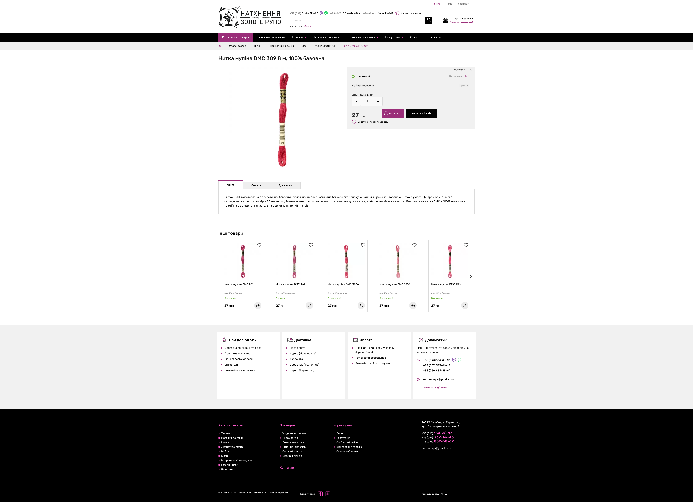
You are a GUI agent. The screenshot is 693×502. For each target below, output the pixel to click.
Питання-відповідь (294, 446)
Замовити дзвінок (411, 13)
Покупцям (392, 37)
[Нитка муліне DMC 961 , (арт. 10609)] (242, 261)
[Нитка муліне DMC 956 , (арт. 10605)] (449, 261)
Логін (339, 433)
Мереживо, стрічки (232, 437)
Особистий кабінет (348, 442)
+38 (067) (345, 13)
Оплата (256, 185)
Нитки (257, 46)
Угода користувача (294, 433)
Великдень (228, 469)
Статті (414, 37)
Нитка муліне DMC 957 (497, 284)
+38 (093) (304, 13)
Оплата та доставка (360, 37)
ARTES (434, 494)
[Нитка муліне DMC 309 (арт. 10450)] (282, 120)
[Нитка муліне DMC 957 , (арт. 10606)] (501, 261)
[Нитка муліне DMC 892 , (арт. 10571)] (553, 261)
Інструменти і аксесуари (236, 460)
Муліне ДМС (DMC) (324, 46)
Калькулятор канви (271, 37)
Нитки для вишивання (281, 46)
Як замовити (290, 437)
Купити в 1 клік (421, 113)
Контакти (434, 37)
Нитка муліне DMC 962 (290, 284)
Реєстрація (463, 3)
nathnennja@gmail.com (438, 379)
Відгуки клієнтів (292, 455)
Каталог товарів (237, 37)
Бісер (224, 455)
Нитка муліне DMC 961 (238, 284)
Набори (225, 451)
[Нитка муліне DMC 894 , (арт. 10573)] (604, 261)
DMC (304, 46)
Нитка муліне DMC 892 (549, 284)
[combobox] (361, 20)
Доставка (285, 185)
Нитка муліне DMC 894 (601, 284)
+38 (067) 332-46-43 (436, 365)
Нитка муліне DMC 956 (446, 284)
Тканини (226, 433)
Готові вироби (229, 464)
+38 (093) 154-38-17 (436, 360)
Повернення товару (294, 442)
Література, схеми (232, 446)
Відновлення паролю (349, 446)
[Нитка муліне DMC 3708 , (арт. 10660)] (398, 261)
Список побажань (347, 451)
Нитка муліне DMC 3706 (343, 284)
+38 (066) (378, 13)
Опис (230, 184)
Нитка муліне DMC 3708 (395, 284)
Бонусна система (326, 37)
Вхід (449, 3)
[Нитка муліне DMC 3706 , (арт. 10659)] (346, 261)
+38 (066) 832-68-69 (436, 370)
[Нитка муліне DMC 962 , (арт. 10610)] (294, 261)
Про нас (298, 37)
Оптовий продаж (292, 451)
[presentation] (470, 276)
